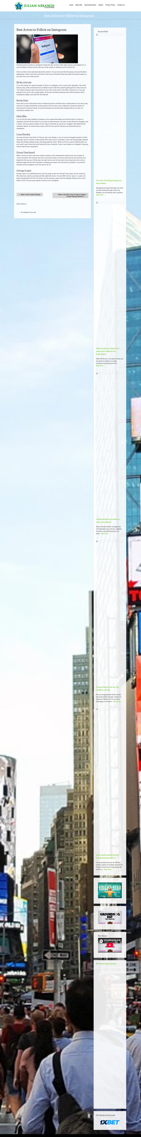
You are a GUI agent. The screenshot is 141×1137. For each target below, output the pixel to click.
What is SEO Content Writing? (29, 195)
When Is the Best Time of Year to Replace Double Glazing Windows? (72, 195)
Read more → (100, 195)
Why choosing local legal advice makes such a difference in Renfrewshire (108, 351)
